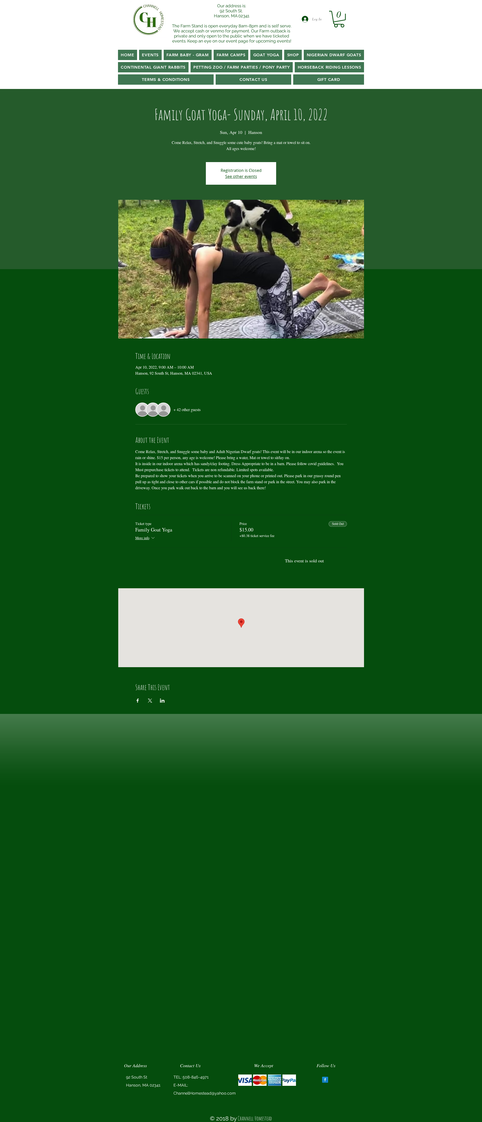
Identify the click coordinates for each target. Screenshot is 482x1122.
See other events (241, 176)
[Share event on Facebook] (137, 701)
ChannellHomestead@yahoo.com (204, 1093)
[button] (339, 19)
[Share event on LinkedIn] (162, 701)
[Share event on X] (150, 701)
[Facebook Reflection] (325, 1080)
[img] (245, 1080)
